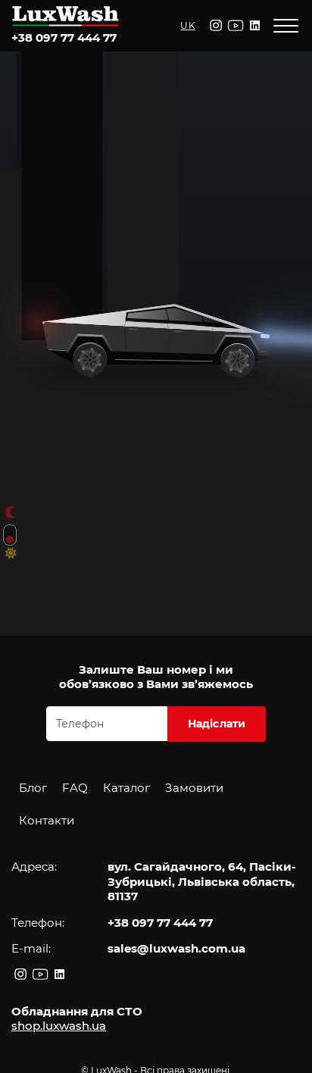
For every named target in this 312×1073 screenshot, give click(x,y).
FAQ (75, 788)
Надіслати (217, 723)
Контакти (46, 820)
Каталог (126, 788)
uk (187, 25)
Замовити (194, 788)
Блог (33, 788)
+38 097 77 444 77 (64, 37)
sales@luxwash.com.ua (176, 948)
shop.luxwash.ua (58, 1025)
